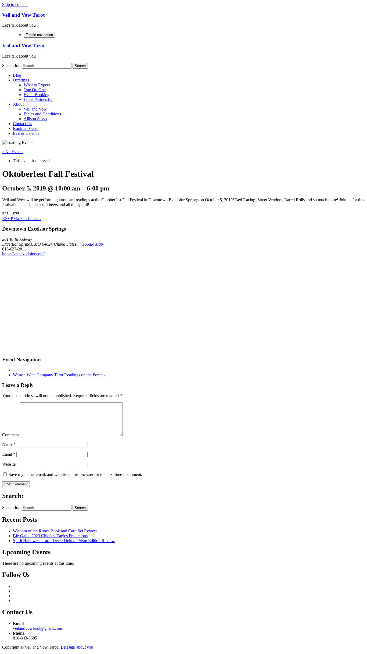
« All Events (12, 151)
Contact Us (22, 123)
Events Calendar (27, 133)
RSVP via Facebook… (21, 218)
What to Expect (37, 85)
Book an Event (25, 128)
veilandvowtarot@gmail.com (37, 628)
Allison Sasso (35, 118)
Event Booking (36, 94)
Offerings (21, 80)
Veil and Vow (35, 109)
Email (8, 454)
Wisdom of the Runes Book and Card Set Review (55, 531)
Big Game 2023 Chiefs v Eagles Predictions (50, 535)
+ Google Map (90, 244)
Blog (17, 75)
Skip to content (15, 4)
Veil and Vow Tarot (23, 15)
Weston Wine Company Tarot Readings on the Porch (59, 375)
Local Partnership (38, 99)
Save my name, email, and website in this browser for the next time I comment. (75, 474)
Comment (10, 435)
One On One (35, 89)
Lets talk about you (77, 647)
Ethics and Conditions (42, 114)
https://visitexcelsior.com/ (23, 254)
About (18, 104)
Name (9, 444)
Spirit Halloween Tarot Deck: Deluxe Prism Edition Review (64, 540)
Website (9, 464)
